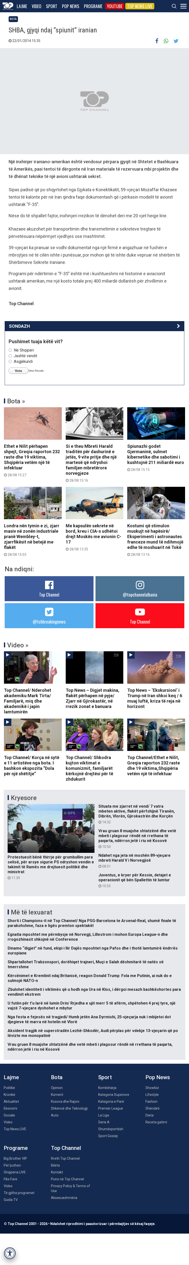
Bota (13, 19)
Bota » (16, 401)
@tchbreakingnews (49, 621)
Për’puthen (12, 1165)
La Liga (103, 1115)
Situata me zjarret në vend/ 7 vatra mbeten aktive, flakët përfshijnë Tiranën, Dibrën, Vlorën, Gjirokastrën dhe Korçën (136, 814)
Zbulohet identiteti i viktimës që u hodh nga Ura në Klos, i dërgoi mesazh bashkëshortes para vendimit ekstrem (94, 992)
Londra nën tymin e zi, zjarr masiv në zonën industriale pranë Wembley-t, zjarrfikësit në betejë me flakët (31, 540)
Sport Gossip (108, 1136)
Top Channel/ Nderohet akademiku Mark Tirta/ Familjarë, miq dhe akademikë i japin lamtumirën (27, 701)
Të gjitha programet (19, 1193)
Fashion (151, 1101)
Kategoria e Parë (111, 1101)
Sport (51, 6)
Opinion (57, 1088)
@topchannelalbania (140, 594)
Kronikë (9, 1095)
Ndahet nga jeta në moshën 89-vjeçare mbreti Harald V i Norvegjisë (134, 860)
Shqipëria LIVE (15, 1172)
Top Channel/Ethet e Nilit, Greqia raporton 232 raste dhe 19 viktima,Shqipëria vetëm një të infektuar (153, 765)
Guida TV (11, 1200)
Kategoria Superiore (113, 1095)
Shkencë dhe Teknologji (69, 1108)
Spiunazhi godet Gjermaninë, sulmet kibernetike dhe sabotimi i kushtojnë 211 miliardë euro (155, 458)
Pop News (70, 6)
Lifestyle (152, 1095)
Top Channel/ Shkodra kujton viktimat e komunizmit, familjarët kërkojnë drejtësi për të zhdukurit (89, 768)
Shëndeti (152, 1108)
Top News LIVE (139, 6)
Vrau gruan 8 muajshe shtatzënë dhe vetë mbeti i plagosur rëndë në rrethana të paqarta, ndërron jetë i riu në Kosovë (137, 839)
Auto (55, 1115)
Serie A (104, 1122)
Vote (18, 371)
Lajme (22, 6)
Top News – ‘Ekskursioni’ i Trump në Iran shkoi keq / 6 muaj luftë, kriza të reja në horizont (154, 698)
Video (36, 6)
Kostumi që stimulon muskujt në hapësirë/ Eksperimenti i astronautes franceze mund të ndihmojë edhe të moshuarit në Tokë (155, 540)
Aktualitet (11, 1101)
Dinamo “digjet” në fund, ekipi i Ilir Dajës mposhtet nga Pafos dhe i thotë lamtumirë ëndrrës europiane (93, 950)
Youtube (115, 6)
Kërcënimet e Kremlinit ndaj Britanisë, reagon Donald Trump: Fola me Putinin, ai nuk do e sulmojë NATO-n (90, 978)
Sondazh (19, 326)
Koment (57, 1095)
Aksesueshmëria (64, 1198)
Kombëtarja (107, 1088)
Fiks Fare (10, 1179)
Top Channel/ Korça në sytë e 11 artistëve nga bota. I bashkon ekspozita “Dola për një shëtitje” (31, 765)
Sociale (9, 1115)
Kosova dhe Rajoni (65, 1101)
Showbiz (152, 1088)
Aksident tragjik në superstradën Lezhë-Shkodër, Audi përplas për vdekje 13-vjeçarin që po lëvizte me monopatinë (93, 1033)
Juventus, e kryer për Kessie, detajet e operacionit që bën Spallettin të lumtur (134, 880)
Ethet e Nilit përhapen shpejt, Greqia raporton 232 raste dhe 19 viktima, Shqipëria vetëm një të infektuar (32, 460)
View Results (36, 370)
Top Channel (49, 594)
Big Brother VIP (15, 1158)
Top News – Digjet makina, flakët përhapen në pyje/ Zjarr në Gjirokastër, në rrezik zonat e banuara (92, 698)
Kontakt (57, 1172)
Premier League (110, 1108)
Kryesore (24, 798)
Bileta (55, 1165)
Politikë (9, 1088)
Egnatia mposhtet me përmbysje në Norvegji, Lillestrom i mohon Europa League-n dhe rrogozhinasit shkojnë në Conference (88, 937)
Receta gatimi (156, 1122)
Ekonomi (10, 1108)
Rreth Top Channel (65, 1158)
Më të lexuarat (31, 912)
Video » (18, 645)
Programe (93, 6)
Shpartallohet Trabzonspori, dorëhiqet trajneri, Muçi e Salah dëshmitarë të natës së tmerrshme (86, 964)
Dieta (149, 1115)
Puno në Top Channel (67, 1179)
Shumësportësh (110, 1129)
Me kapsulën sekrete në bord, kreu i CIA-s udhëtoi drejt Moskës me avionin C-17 (93, 537)
